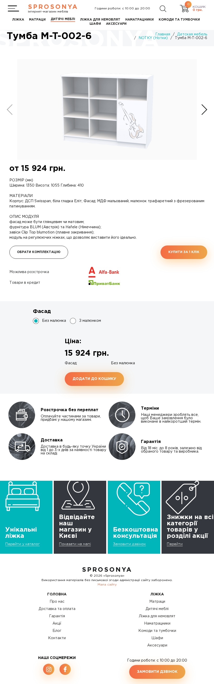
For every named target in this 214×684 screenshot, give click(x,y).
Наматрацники (157, 623)
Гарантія (57, 616)
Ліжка (157, 594)
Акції (56, 623)
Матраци (157, 601)
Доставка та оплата (57, 609)
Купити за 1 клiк (183, 252)
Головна (57, 594)
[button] (204, 109)
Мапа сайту (107, 584)
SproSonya (107, 570)
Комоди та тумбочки (157, 630)
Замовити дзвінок (129, 544)
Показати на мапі (75, 544)
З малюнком (90, 320)
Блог (56, 630)
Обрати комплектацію (39, 252)
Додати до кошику (94, 378)
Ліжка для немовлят (157, 616)
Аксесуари (157, 645)
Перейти (175, 544)
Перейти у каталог (22, 544)
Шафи (157, 638)
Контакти (57, 638)
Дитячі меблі (157, 609)
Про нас (57, 601)
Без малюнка (54, 320)
